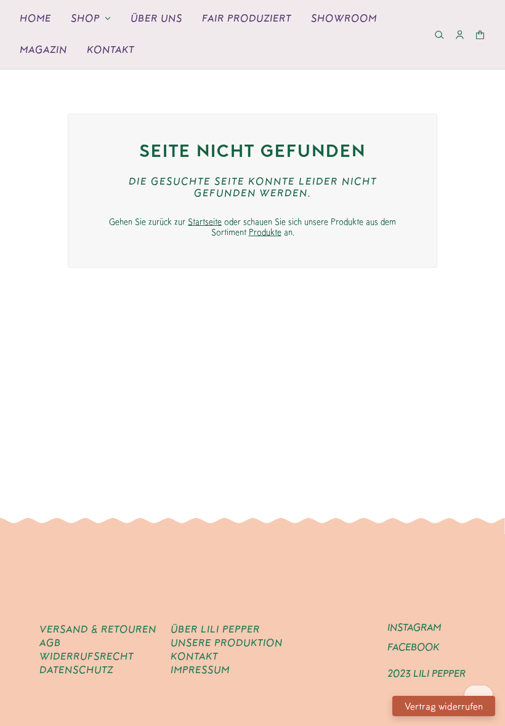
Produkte (265, 232)
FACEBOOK (413, 647)
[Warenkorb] (480, 35)
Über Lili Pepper (215, 629)
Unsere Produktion (227, 642)
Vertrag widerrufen (444, 706)
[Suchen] (439, 35)
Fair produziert (246, 18)
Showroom (344, 18)
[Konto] (459, 35)
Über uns (156, 18)
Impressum (200, 670)
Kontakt (110, 49)
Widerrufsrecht (86, 656)
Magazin (43, 49)
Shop (85, 18)
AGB (50, 642)
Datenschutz (76, 670)
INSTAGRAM (414, 627)
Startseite (205, 221)
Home (35, 18)
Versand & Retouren (97, 629)
